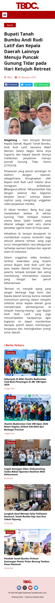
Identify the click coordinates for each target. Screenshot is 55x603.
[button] (4, 14)
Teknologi (11, 442)
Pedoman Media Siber (34, 597)
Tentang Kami (17, 597)
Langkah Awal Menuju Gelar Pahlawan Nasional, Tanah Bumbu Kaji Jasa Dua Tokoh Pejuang (25, 516)
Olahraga (11, 352)
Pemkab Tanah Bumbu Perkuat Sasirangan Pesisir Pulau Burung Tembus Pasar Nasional (26, 561)
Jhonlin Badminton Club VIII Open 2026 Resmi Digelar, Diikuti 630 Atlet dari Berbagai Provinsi (26, 426)
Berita (10, 25)
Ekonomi (10, 532)
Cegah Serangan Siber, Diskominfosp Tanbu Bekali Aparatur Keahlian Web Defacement (24, 471)
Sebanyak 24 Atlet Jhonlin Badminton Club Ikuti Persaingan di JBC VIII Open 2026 (25, 381)
